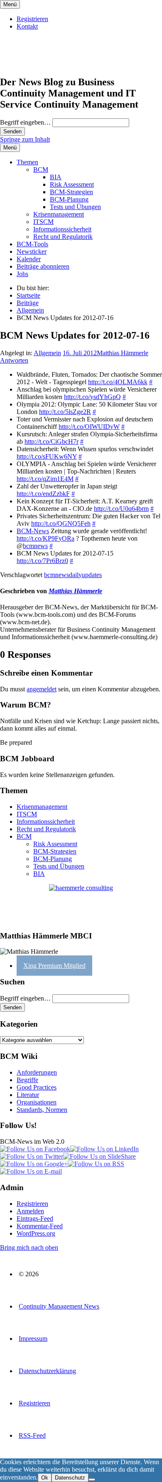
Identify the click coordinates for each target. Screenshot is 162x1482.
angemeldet (41, 689)
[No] (91, 1479)
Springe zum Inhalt (25, 139)
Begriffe (27, 1079)
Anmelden (30, 1211)
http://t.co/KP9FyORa (45, 538)
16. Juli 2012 (80, 352)
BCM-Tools (32, 244)
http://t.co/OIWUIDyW (89, 426)
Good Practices (36, 1087)
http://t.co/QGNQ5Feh (61, 523)
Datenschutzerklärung (47, 1370)
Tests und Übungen (75, 206)
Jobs (22, 273)
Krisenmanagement (58, 214)
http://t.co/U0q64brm (121, 508)
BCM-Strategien (71, 191)
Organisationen (36, 1102)
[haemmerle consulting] (81, 904)
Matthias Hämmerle (122, 352)
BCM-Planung (69, 199)
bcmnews (35, 545)
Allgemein (47, 352)
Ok (44, 1478)
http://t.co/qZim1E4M (45, 478)
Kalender (29, 258)
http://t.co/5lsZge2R (65, 411)
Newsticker (32, 251)
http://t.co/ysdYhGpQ (92, 396)
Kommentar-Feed (40, 1225)
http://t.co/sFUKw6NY (47, 456)
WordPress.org (36, 1233)
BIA (55, 176)
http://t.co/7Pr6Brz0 (42, 560)
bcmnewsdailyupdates (73, 574)
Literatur (28, 1094)
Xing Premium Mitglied (54, 965)
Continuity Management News (59, 1306)
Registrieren (32, 18)
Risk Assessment (72, 184)
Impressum (33, 1338)
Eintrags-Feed (35, 1218)
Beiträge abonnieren (43, 266)
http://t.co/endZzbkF (43, 493)
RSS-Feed (32, 1435)
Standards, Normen (42, 1109)
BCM (40, 169)
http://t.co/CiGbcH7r (52, 441)
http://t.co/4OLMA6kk (117, 381)
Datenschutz (70, 1478)
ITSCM (43, 221)
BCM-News (33, 530)
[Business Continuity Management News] (50, 64)
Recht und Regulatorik (63, 236)
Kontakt (27, 26)
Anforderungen (37, 1072)
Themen (27, 162)
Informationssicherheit (62, 229)
